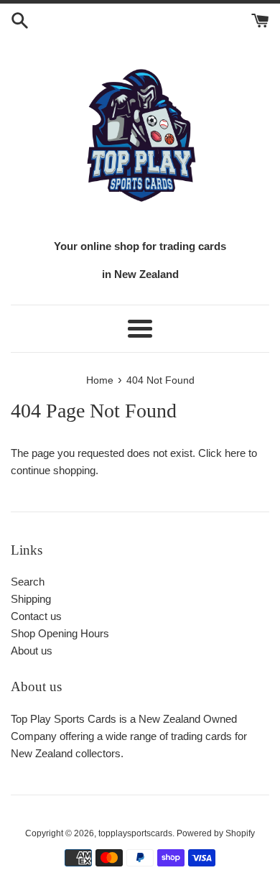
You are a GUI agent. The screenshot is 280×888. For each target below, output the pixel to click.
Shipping (31, 599)
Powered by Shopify (216, 833)
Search (28, 581)
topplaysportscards (135, 833)
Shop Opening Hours (60, 633)
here (235, 453)
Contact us (36, 616)
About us (31, 650)
